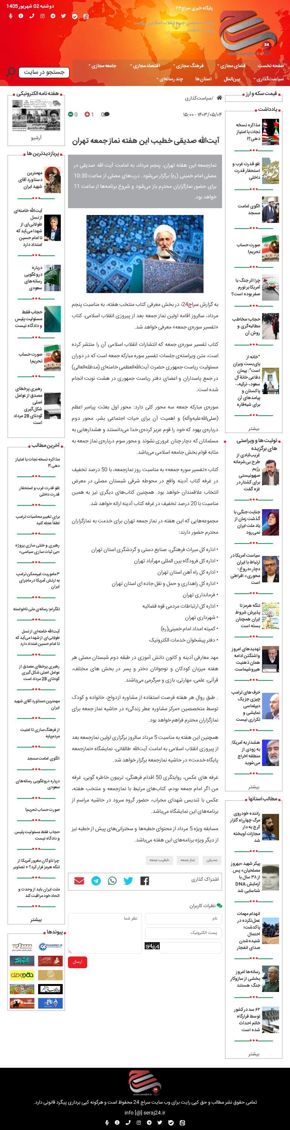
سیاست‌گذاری (198, 98)
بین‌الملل (232, 79)
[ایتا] (86, 16)
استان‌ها (203, 79)
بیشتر (253, 429)
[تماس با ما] (31, 16)
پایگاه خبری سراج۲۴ (194, 8)
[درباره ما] (20, 16)
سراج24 (190, 304)
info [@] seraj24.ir (145, 1113)
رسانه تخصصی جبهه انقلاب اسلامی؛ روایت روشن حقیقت (174, 27)
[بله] (74, 16)
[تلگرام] (53, 16)
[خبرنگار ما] (10, 16)
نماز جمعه (187, 860)
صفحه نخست (271, 66)
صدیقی (212, 860)
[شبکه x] (63, 16)
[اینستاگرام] (42, 16)
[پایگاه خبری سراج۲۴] (247, 31)
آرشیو (36, 138)
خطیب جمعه (159, 860)
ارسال (77, 962)
